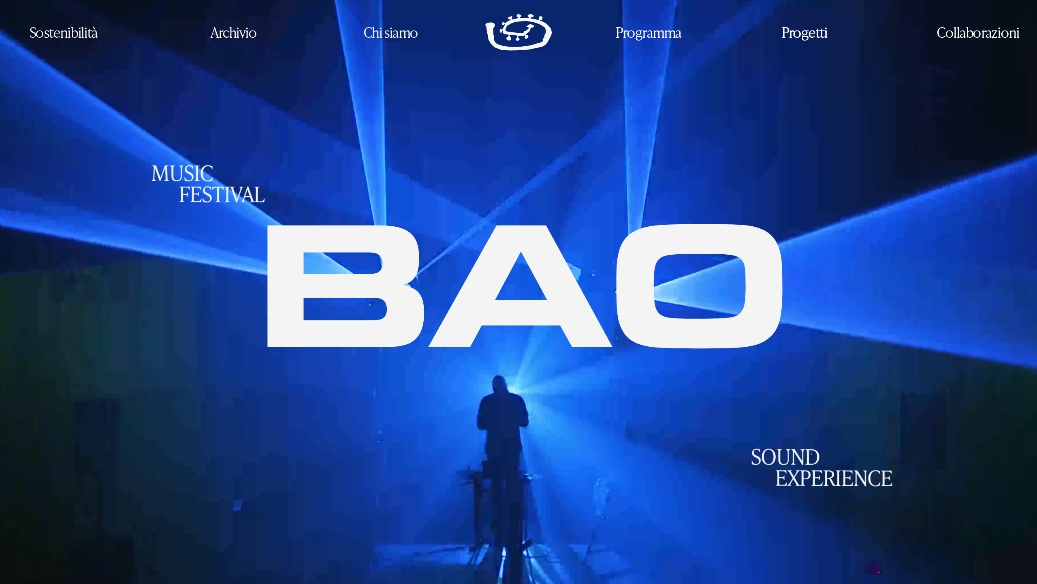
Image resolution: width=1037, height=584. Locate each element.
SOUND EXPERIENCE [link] (821, 466)
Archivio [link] (233, 32)
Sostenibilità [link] (63, 32)
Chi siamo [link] (390, 32)
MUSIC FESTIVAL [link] (207, 183)
